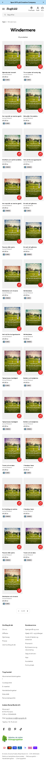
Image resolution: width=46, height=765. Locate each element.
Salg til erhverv (30, 654)
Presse (4, 641)
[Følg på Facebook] (3, 729)
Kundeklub (29, 661)
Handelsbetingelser (9, 690)
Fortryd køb (29, 665)
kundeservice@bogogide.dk (16, 718)
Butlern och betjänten (30, 378)
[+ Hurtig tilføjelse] (19, 66)
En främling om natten (9, 509)
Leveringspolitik (21, 758)
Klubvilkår (5, 694)
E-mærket (6, 686)
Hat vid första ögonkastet (32, 160)
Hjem (4, 22)
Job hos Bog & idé (9, 645)
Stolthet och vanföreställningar (12, 160)
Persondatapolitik (8, 698)
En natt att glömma (30, 203)
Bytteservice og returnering (31, 648)
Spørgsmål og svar (32, 629)
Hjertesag (5, 637)
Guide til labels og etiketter (31, 638)
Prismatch (28, 643)
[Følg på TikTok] (20, 729)
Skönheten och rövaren (10, 291)
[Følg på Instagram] (9, 729)
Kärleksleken (27, 291)
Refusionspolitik (31, 756)
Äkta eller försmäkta (30, 116)
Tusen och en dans (8, 465)
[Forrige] (2, 2)
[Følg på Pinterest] (15, 729)
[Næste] (43, 2)
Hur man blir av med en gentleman (12, 116)
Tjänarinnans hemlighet (10, 378)
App (26, 657)
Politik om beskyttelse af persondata (13, 756)
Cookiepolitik (7, 683)
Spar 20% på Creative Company (23, 2)
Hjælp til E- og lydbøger (34, 633)
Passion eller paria (8, 247)
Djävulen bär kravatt (9, 72)
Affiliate (5, 633)
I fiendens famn (28, 465)
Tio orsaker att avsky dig (32, 72)
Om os (4, 629)
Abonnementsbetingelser (11, 677)
